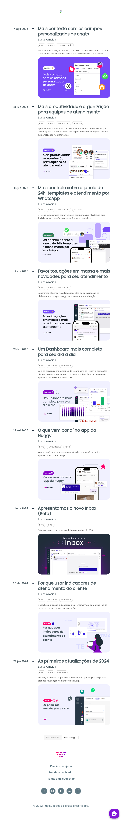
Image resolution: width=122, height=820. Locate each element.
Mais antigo (70, 737)
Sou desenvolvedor (61, 772)
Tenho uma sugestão (61, 778)
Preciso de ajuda (61, 766)
